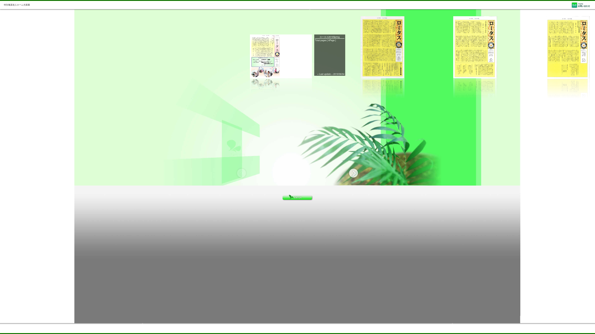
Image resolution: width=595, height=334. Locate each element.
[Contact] (581, 5)
